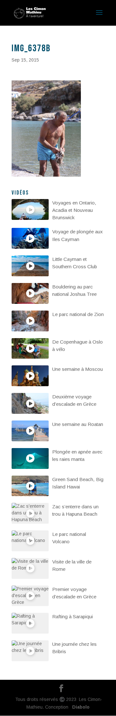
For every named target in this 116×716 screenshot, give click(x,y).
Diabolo (80, 707)
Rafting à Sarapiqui (72, 616)
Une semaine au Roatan (77, 424)
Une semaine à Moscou (77, 369)
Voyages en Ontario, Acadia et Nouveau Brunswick (74, 210)
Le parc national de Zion (78, 314)
